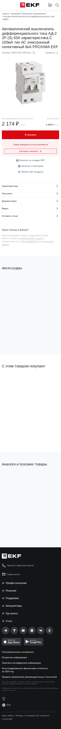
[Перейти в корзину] (50, 4)
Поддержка (12, 598)
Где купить (12, 613)
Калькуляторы (14, 605)
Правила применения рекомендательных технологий (29, 677)
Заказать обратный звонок (20, 565)
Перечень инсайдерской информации (21, 663)
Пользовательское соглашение (18, 652)
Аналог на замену (12, 475)
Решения (11, 590)
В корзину (14, 339)
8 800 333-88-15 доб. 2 (32, 238)
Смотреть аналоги (28, 151)
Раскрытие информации (14, 657)
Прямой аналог (47, 476)
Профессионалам (16, 583)
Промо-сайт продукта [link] (32, 171)
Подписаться (24, 528)
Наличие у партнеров (32, 166)
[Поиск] (57, 5)
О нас (9, 621)
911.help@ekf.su (30, 241)
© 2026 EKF (7, 719)
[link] (5, 630)
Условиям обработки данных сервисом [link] (16, 683)
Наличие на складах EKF (32, 160)
